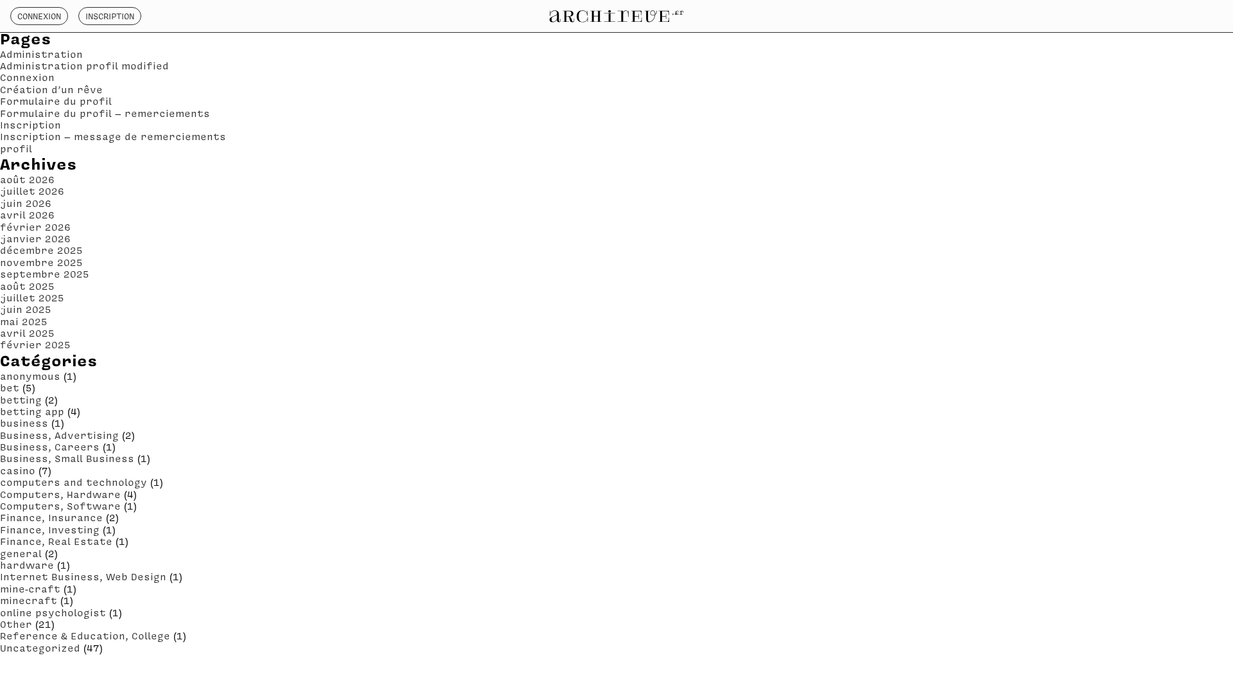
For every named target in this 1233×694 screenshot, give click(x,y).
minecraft (28, 600)
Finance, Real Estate (56, 541)
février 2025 (35, 344)
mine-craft (30, 589)
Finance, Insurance (51, 517)
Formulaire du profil (56, 101)
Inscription (109, 16)
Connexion (39, 16)
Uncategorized (40, 648)
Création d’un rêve (51, 89)
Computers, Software (60, 506)
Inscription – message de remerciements (113, 136)
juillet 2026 (32, 191)
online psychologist (53, 612)
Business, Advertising (59, 435)
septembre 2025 (44, 274)
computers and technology (73, 482)
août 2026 (27, 179)
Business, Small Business (67, 458)
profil (16, 148)
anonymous (30, 376)
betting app (32, 411)
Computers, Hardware (60, 494)
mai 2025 (24, 321)
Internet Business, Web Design (83, 576)
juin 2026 (25, 203)
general (21, 553)
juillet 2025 (32, 297)
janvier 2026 (35, 238)
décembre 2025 (41, 250)
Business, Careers (50, 447)
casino (17, 470)
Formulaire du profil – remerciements (105, 113)
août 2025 (27, 286)
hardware (27, 565)
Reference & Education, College (85, 635)
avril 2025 (27, 333)
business (24, 423)
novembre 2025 (41, 262)
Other (16, 624)
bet (9, 387)
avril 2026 (27, 215)
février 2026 (35, 227)
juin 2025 (25, 309)
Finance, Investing (50, 529)
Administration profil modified (84, 65)
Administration (41, 54)
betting (21, 400)
